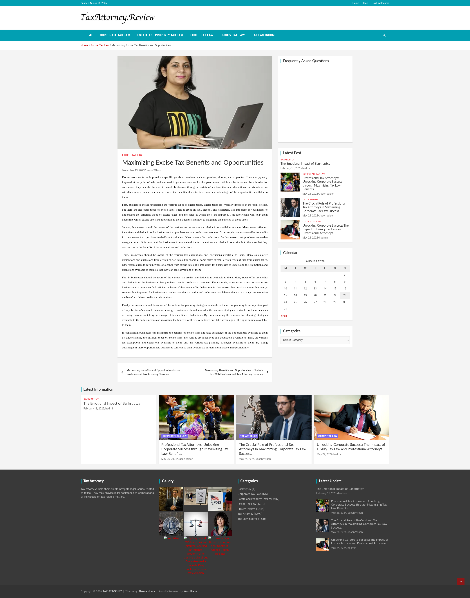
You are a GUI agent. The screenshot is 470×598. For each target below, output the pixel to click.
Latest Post (292, 153)
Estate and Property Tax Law (160, 35)
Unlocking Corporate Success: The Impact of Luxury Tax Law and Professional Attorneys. (326, 229)
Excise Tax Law (201, 35)
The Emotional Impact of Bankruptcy (305, 163)
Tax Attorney (310, 199)
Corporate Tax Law (115, 35)
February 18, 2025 (291, 168)
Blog (365, 3)
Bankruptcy (287, 159)
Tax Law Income (380, 3)
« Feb (284, 315)
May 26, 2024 (310, 193)
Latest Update (330, 481)
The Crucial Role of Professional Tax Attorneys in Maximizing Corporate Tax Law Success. (324, 207)
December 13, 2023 (133, 170)
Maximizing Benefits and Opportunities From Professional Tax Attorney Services (153, 372)
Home (355, 3)
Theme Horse (147, 591)
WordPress (190, 591)
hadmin (306, 168)
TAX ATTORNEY (112, 591)
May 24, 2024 (310, 215)
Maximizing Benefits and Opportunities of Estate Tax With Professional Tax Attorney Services (234, 372)
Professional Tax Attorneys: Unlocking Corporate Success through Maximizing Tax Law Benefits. (194, 449)
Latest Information (98, 389)
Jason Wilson (153, 170)
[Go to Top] (460, 581)
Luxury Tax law (233, 35)
